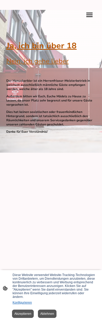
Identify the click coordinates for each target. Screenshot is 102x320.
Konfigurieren (22, 302)
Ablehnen (47, 314)
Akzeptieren (22, 314)
